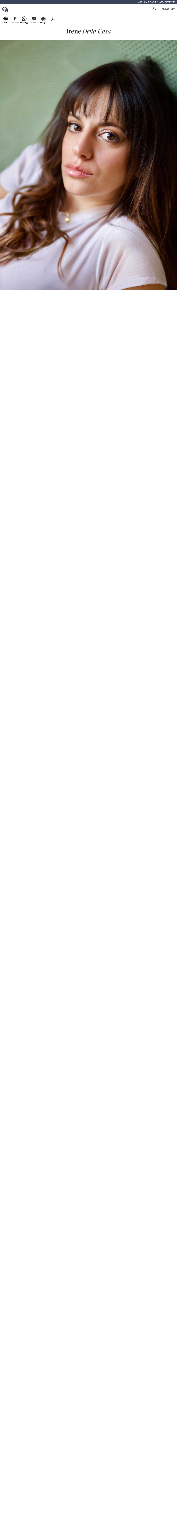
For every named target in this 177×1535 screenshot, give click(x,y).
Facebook (15, 23)
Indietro (5, 23)
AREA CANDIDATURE (148, 2)
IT (53, 23)
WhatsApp (24, 23)
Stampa (43, 23)
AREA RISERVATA (167, 2)
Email (33, 23)
